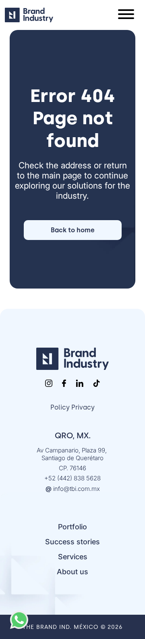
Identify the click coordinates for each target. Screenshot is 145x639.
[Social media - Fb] (64, 383)
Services (72, 556)
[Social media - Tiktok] (96, 383)
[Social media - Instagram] (48, 383)
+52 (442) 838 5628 (72, 478)
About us (72, 571)
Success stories (72, 541)
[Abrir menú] (126, 15)
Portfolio (72, 526)
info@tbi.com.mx (76, 489)
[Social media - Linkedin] (79, 383)
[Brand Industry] (72, 359)
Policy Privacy (72, 407)
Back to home (73, 230)
